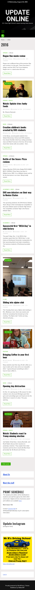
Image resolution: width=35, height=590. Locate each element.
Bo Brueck (7, 109)
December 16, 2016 (17, 109)
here (20, 501)
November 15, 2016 (17, 389)
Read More (7, 73)
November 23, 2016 (19, 360)
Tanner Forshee (8, 59)
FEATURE (5, 351)
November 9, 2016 (17, 439)
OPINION (5, 53)
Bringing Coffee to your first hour (16, 356)
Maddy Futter (7, 133)
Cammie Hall (11, 508)
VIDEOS (10, 100)
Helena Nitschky (8, 164)
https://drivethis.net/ (9, 564)
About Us (6, 474)
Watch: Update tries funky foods (15, 105)
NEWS (4, 124)
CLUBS (5, 299)
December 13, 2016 (20, 164)
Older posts (5, 464)
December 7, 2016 (19, 231)
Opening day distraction (14, 386)
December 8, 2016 (19, 198)
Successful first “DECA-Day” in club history (17, 227)
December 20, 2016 (20, 59)
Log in (5, 574)
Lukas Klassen (8, 198)
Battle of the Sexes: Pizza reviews (15, 160)
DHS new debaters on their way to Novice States (17, 193)
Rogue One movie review (14, 55)
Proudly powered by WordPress (14, 585)
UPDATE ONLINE (17, 15)
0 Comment (28, 109)
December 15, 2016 (18, 133)
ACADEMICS (6, 189)
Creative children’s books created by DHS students (14, 128)
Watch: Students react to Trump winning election (14, 434)
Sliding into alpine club (13, 302)
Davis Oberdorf (8, 360)
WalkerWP (21, 587)
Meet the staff (8, 482)
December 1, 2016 (20, 305)
